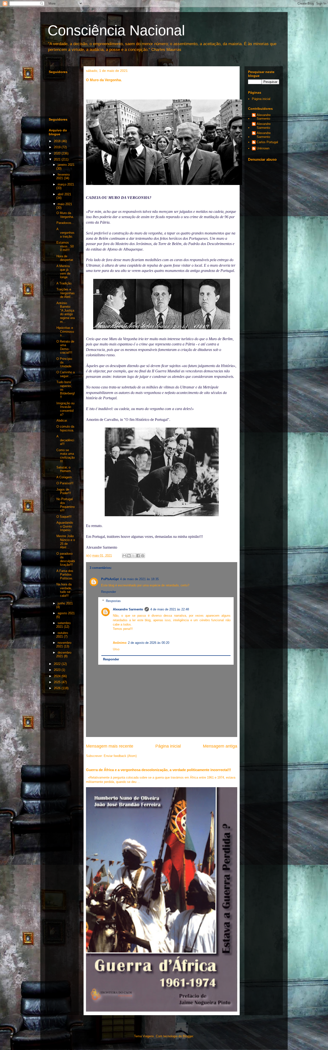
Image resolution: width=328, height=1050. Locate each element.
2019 (57, 147)
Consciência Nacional (116, 30)
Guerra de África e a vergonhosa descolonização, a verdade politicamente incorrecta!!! (158, 770)
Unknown (263, 148)
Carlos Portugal (267, 142)
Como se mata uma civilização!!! (65, 455)
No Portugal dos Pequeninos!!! (65, 504)
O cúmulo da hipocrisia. (65, 428)
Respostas (113, 601)
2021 (57, 159)
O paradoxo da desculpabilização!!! (65, 559)
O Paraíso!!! (64, 483)
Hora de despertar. (65, 258)
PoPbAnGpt (110, 579)
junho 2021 (65, 603)
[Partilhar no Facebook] (138, 555)
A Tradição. (64, 283)
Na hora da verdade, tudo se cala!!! (64, 590)
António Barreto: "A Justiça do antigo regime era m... (65, 312)
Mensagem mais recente (109, 746)
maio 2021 (65, 204)
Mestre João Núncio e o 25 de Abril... (65, 541)
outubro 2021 (62, 635)
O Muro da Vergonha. (65, 215)
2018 (57, 141)
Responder (108, 592)
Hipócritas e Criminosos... (65, 331)
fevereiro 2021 (63, 176)
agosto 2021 (66, 613)
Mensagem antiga (220, 746)
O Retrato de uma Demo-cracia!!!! (65, 347)
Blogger (188, 1036)
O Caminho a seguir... (65, 374)
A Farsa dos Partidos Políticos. (64, 574)
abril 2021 (64, 194)
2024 (57, 676)
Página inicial (168, 746)
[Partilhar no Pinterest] (142, 555)
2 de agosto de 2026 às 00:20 (148, 643)
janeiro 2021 (66, 164)
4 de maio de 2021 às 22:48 (169, 609)
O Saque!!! (64, 516)
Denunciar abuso (262, 159)
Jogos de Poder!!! (63, 491)
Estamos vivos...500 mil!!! (65, 246)
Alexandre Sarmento (128, 609)
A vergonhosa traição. (65, 232)
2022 (57, 664)
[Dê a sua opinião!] (129, 555)
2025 (57, 682)
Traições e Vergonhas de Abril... (65, 293)
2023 (57, 670)
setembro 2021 (63, 625)
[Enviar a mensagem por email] (124, 555)
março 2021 (66, 184)
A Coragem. (64, 477)
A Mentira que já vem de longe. (63, 271)
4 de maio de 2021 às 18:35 (139, 579)
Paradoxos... (65, 223)
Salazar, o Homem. (64, 469)
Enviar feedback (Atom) (120, 756)
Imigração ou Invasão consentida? (65, 408)
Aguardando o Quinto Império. (64, 526)
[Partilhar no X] (133, 555)
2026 (57, 688)
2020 (57, 153)
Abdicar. (62, 420)
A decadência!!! (65, 440)
